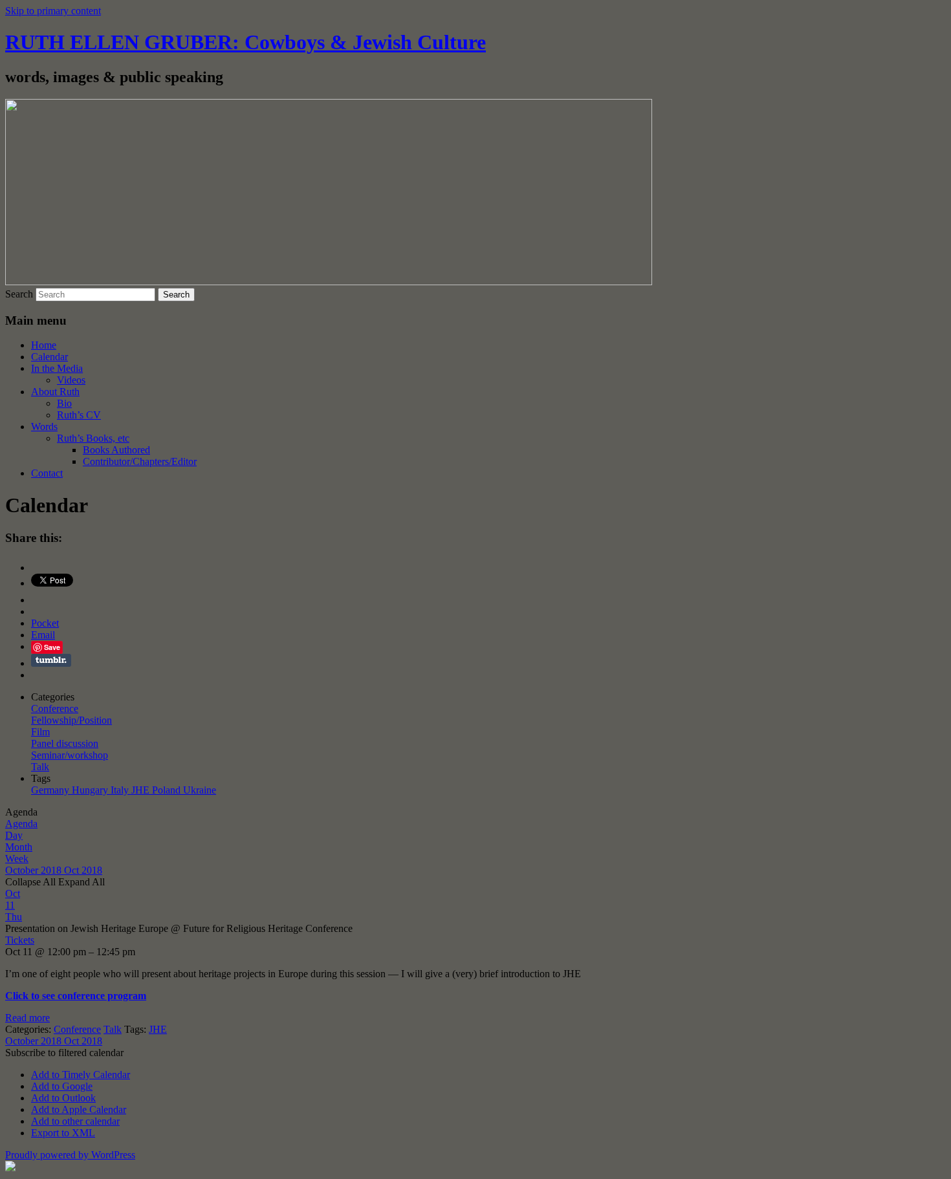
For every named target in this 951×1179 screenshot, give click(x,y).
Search (19, 293)
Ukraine (199, 789)
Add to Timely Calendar (80, 1074)
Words (44, 426)
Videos (71, 379)
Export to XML (63, 1132)
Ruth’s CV (79, 414)
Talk (40, 766)
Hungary (91, 789)
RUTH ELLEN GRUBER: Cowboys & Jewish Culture (245, 42)
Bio (64, 403)
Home (43, 345)
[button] (64, 1052)
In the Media (57, 368)
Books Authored (116, 449)
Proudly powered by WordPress (70, 1154)
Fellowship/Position (71, 720)
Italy (121, 789)
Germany (51, 789)
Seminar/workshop (69, 755)
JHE (141, 789)
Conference (54, 708)
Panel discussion (64, 743)
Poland (167, 789)
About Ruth (55, 391)
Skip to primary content (53, 10)
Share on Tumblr (51, 660)
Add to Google (62, 1086)
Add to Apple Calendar (78, 1109)
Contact (47, 473)
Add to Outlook (63, 1097)
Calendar (49, 356)
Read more (27, 1017)
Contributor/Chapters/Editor (140, 461)
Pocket (45, 623)
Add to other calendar (75, 1121)
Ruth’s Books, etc (93, 438)
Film (40, 731)
